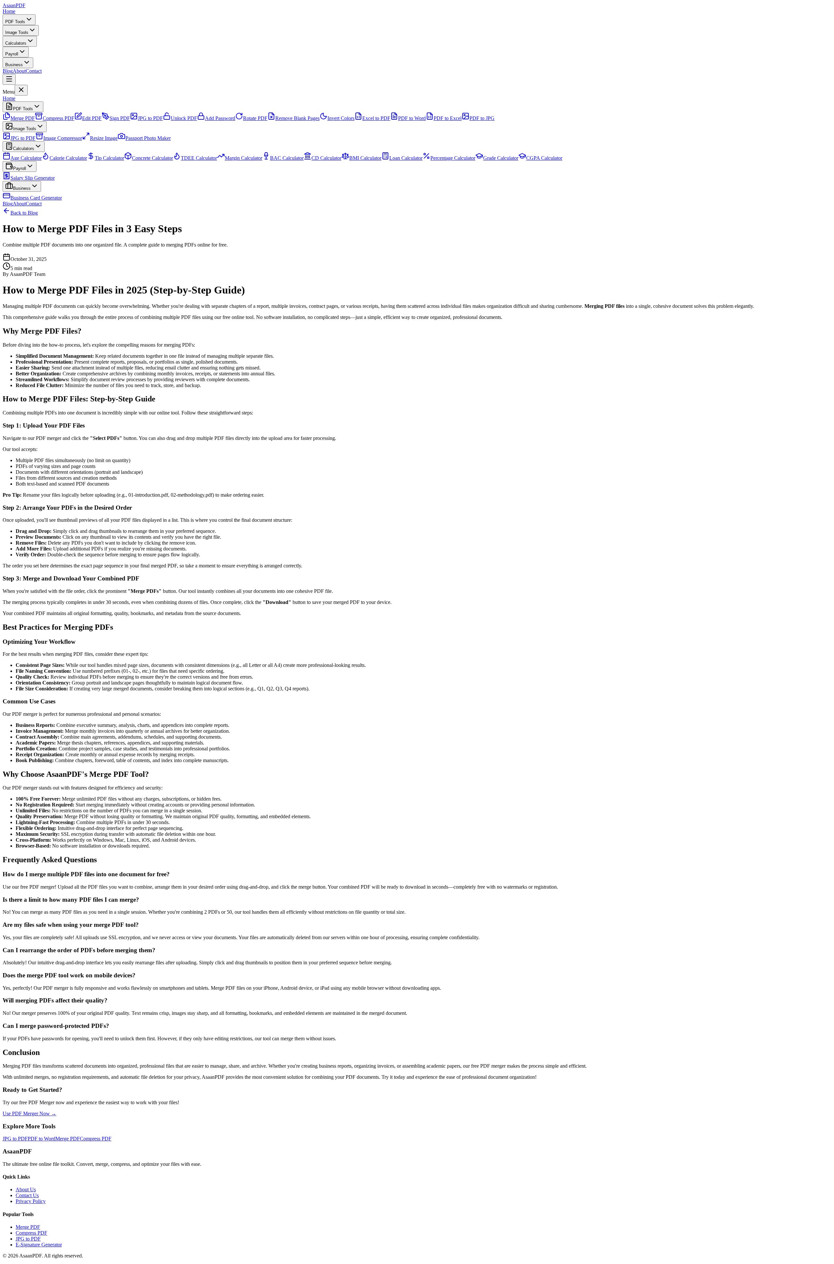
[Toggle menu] (9, 79)
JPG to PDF (28, 1238)
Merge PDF (28, 1227)
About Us (26, 1189)
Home (9, 11)
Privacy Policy (31, 1201)
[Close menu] (21, 90)
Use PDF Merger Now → (29, 1113)
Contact (34, 71)
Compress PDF (31, 1233)
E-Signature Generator (39, 1244)
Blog (8, 71)
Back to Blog (24, 213)
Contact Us (27, 1195)
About (19, 71)
